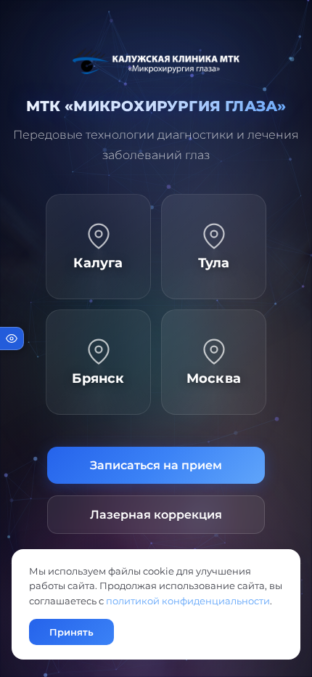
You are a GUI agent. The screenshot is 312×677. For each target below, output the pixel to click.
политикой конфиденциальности (188, 601)
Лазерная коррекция (156, 515)
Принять (71, 632)
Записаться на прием (156, 465)
